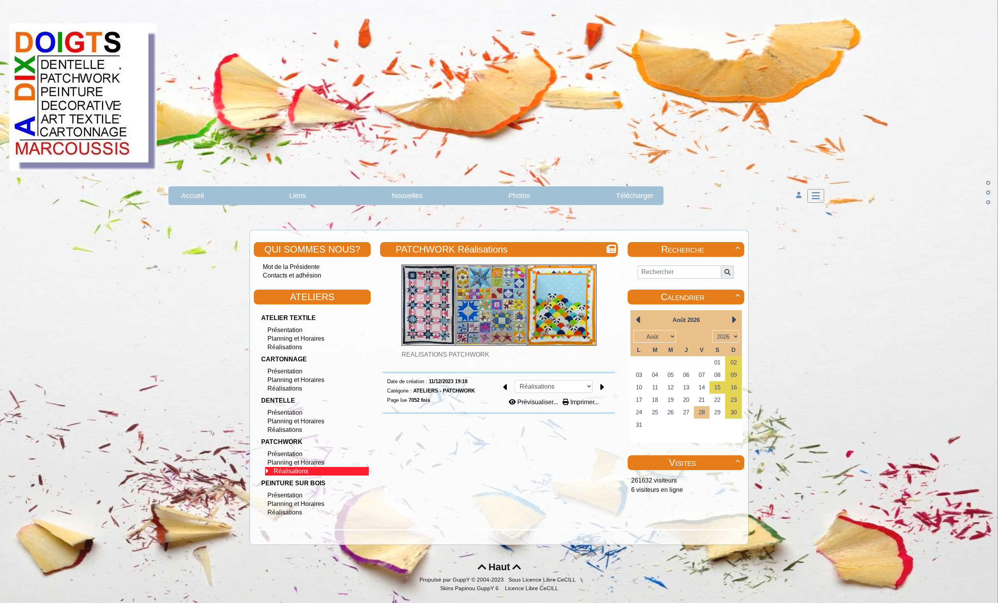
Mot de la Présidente (291, 266)
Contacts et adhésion (292, 275)
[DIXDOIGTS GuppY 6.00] (83, 96)
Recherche (700, 249)
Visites (704, 462)
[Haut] (988, 183)
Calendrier (700, 297)
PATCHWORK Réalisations (452, 249)
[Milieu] (988, 193)
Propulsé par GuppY (445, 579)
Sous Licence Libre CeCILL (542, 579)
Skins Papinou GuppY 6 (471, 588)
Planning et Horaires (295, 338)
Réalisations (284, 347)
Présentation (285, 330)
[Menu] (815, 196)
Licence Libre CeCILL (530, 588)
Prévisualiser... (537, 402)
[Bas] (988, 202)
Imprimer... (584, 402)
